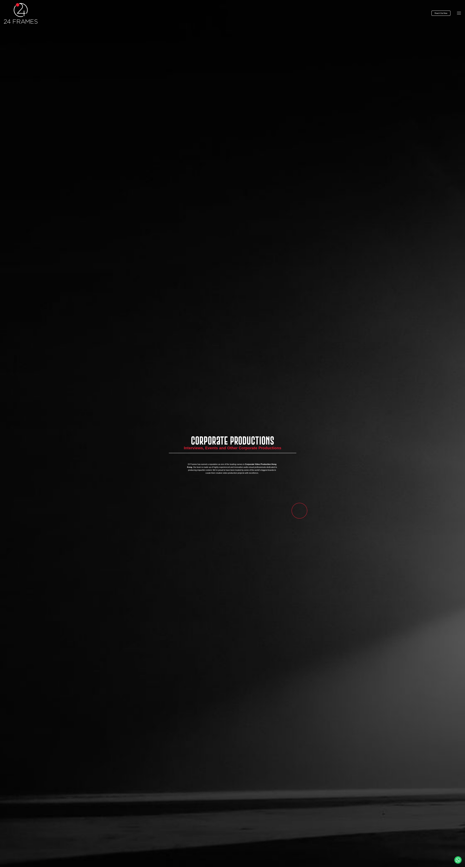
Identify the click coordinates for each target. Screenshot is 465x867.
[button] (458, 860)
